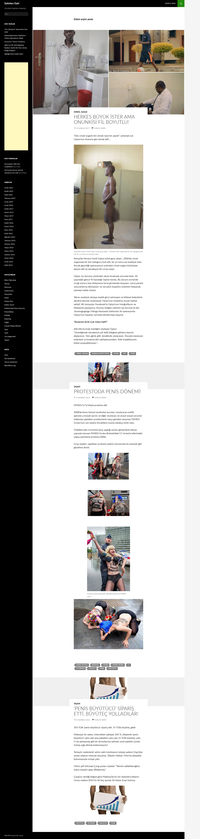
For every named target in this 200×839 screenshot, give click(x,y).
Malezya (103, 823)
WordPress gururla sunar (13, 835)
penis (133, 353)
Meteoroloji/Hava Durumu (14, 308)
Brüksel (95, 665)
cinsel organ (82, 353)
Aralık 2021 (8, 191)
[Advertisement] (16, 106)
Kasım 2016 (9, 226)
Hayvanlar (8, 294)
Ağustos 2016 (9, 237)
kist (125, 353)
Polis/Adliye (8, 312)
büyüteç (80, 823)
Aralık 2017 (8, 209)
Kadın (6, 298)
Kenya (116, 353)
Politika (7, 315)
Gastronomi (8, 291)
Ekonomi (7, 287)
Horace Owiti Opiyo (101, 353)
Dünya (77, 112)
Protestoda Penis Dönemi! (107, 391)
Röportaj (7, 319)
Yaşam (77, 387)
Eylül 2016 (8, 233)
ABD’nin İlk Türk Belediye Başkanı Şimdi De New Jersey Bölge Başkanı (15, 47)
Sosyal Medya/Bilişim (12, 326)
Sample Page (170, 3)
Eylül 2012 (8, 265)
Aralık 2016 (8, 223)
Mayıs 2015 (8, 251)
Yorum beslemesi (10, 362)
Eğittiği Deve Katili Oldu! (13, 54)
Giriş (6, 355)
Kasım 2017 (9, 212)
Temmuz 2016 (9, 240)
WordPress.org (10, 365)
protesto (112, 668)
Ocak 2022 (8, 188)
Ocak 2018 (8, 205)
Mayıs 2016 (8, 247)
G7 (129, 665)
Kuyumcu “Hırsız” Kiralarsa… (15, 42)
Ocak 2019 (8, 202)
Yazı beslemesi (9, 358)
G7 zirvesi (80, 668)
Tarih (6, 333)
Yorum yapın (100, 128)
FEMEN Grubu (118, 665)
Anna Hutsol (82, 665)
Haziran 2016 (9, 244)
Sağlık (84, 112)
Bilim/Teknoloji (10, 280)
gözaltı (92, 668)
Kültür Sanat (9, 305)
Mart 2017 (8, 219)
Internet (91, 823)
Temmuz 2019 (9, 198)
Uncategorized (10, 336)
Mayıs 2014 (8, 258)
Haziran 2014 (9, 255)
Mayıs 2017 (8, 216)
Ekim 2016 (8, 230)
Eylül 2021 (8, 195)
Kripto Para (8, 301)
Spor (6, 329)
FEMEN (105, 665)
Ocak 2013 (8, 262)
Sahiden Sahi (11, 3)
